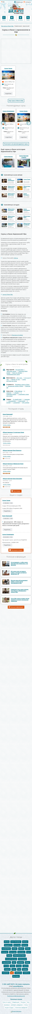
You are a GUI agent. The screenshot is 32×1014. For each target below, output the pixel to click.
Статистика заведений (21, 1007)
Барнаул (25, 941)
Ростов (6, 966)
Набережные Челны (19, 955)
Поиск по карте (6, 1002)
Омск (14, 962)
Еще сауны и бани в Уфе (16, 100)
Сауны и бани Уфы (7, 294)
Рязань (12, 966)
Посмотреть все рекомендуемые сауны (16, 144)
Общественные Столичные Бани (13, 432)
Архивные (7, 1005)
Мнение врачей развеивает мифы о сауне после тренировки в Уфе (19, 582)
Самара (19, 966)
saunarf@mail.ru (18, 986)
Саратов (25, 966)
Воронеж (24, 945)
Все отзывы (17, 491)
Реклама (23, 1002)
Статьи (26, 1005)
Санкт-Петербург (16, 941)
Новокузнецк (22, 959)
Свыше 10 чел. (15, 379)
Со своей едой (17, 399)
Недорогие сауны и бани (15, 386)
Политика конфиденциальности (16, 996)
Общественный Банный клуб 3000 (12, 217)
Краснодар (13, 952)
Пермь (27, 962)
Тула (19, 969)
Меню (4, 20)
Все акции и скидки (17, 550)
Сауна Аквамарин (8, 111)
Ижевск (14, 948)
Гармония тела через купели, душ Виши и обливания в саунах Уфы (20, 591)
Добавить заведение (17, 1005)
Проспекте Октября (17, 335)
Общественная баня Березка (12, 450)
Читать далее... (7, 425)
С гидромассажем (14, 393)
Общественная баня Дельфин (12, 478)
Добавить (28, 2)
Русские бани (19, 369)
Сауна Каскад (8, 156)
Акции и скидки (9, 1007)
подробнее (8, 93)
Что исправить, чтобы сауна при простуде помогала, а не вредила (19, 564)
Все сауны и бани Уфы (7, 26)
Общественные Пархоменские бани (12, 210)
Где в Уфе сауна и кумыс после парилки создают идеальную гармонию (20, 600)
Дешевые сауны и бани (22, 384)
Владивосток (8, 945)
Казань (28, 948)
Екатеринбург (6, 948)
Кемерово (5, 952)
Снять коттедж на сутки (16, 380)
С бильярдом (12, 401)
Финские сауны (11, 371)
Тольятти (7, 969)
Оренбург (20, 962)
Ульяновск (6, 973)
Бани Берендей (8, 414)
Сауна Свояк (8, 68)
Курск (28, 952)
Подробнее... (7, 511)
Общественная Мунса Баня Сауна (12, 195)
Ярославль (16, 976)
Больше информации (17, 607)
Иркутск (21, 948)
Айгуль (16, 258)
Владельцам (19, 2)
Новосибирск (6, 962)
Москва (7, 941)
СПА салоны (25, 402)
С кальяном (16, 402)
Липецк (9, 955)
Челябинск (26, 973)
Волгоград (17, 945)
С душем (16, 393)
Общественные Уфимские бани (12, 188)
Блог (28, 1002)
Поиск (28, 20)
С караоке (27, 399)
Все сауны (12, 20)
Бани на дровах (17, 373)
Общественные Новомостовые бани (12, 225)
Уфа (12, 973)
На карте (20, 20)
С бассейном (18, 391)
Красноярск (21, 952)
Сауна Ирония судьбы (23, 156)
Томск (14, 969)
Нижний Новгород (11, 959)
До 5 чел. (19, 378)
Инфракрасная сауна (13, 374)
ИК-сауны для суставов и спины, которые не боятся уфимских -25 (19, 573)
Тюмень (25, 969)
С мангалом (21, 401)
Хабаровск (18, 973)
